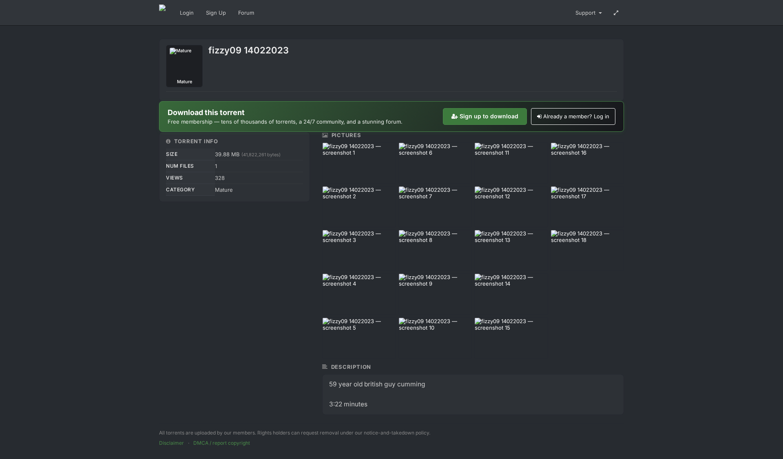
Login (187, 12)
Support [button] (586, 12)
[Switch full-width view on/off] (616, 12)
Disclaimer (171, 443)
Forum (246, 12)
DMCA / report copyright (221, 443)
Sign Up (216, 12)
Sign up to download (489, 116)
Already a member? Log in (576, 116)
